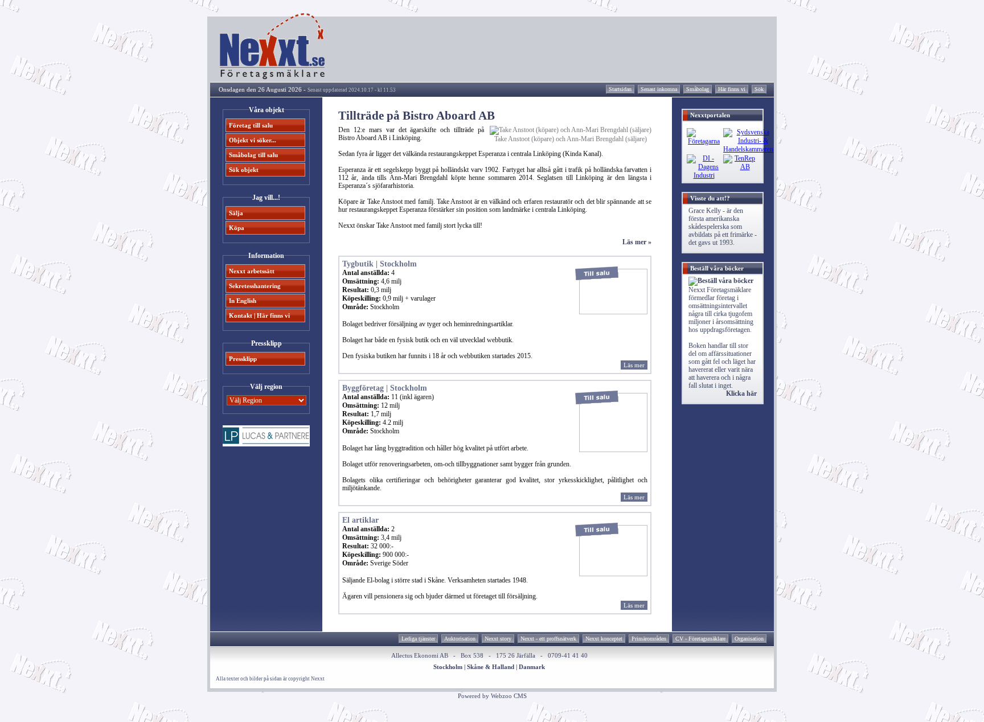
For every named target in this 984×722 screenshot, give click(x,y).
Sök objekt (244, 169)
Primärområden (649, 638)
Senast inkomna (659, 89)
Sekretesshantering (255, 285)
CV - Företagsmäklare (700, 638)
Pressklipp (243, 358)
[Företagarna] (704, 141)
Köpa (236, 227)
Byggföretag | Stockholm (384, 388)
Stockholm (447, 666)
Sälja (236, 213)
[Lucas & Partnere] (266, 444)
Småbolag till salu (253, 154)
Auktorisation (459, 638)
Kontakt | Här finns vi (259, 315)
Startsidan (620, 89)
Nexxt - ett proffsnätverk (548, 638)
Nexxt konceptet (603, 638)
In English (242, 300)
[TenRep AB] (740, 167)
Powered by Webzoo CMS (492, 695)
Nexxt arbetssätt (251, 271)
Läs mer (634, 365)
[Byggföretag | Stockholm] (613, 450)
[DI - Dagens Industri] (704, 175)
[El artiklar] (613, 574)
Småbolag (697, 89)
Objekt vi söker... (252, 140)
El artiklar (360, 520)
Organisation (749, 638)
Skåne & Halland (490, 666)
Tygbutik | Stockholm (379, 264)
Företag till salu (251, 125)
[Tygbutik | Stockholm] (613, 312)
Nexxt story (498, 638)
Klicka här (741, 393)
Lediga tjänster (418, 638)
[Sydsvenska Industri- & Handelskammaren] (748, 149)
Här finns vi (731, 89)
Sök (759, 89)
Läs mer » (636, 242)
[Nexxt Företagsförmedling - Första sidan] (273, 77)
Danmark (532, 666)
